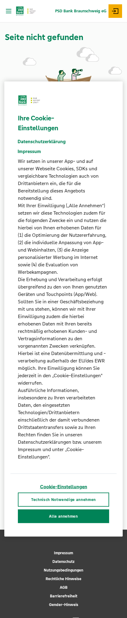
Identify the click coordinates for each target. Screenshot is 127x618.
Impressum (63, 553)
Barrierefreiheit (63, 596)
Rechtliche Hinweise (63, 578)
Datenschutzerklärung (42, 141)
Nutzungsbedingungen (63, 570)
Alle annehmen (63, 516)
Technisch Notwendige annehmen (63, 499)
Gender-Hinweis (63, 604)
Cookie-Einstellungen (63, 487)
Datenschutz (63, 561)
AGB (64, 587)
